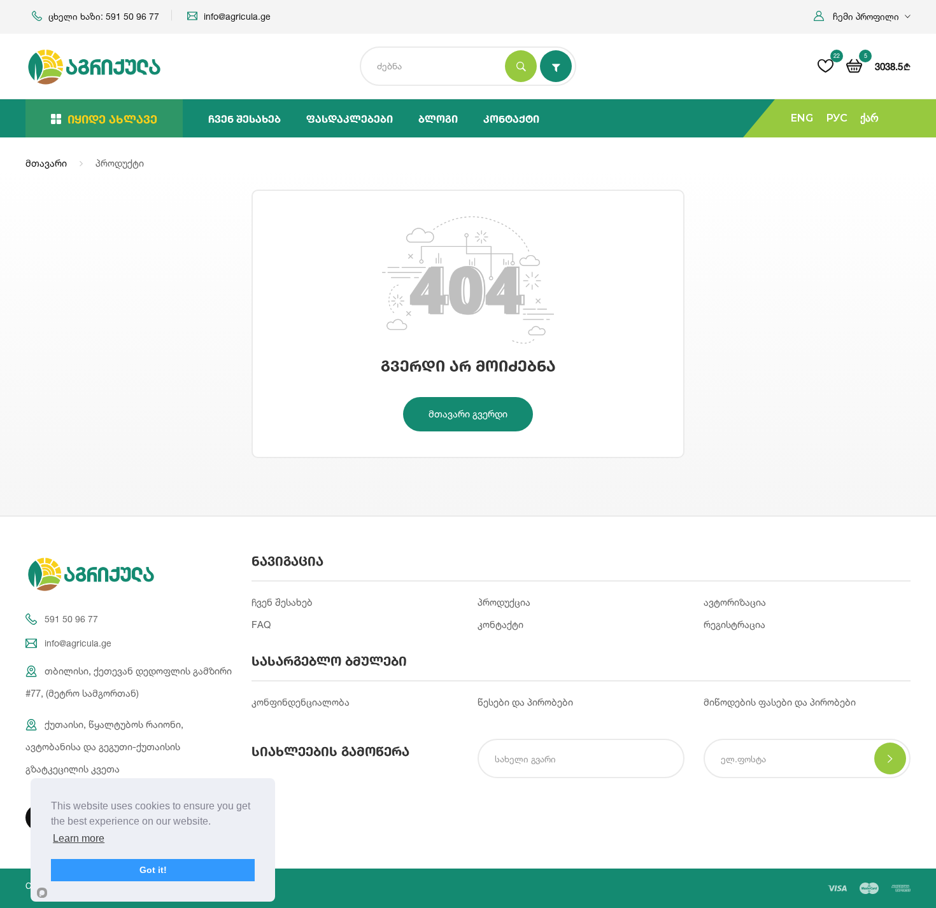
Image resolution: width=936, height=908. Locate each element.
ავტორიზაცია (735, 602)
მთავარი (46, 163)
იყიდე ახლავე (112, 119)
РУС (836, 118)
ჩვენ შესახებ (244, 119)
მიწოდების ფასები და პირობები (780, 702)
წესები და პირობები (525, 702)
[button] (862, 16)
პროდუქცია (504, 602)
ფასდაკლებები (349, 119)
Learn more (78, 838)
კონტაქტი (511, 119)
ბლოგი (438, 119)
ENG (802, 118)
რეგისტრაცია (734, 624)
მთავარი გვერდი (468, 414)
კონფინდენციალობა (301, 702)
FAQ (261, 624)
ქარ (869, 118)
